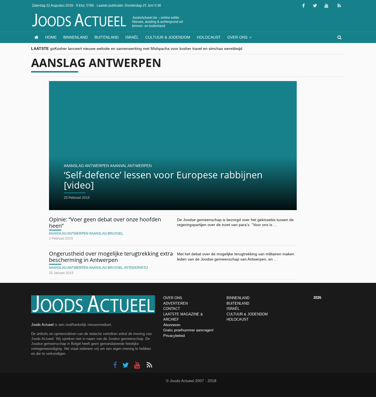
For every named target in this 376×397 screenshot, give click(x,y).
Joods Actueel (42, 325)
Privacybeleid (174, 336)
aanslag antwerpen (87, 165)
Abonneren (171, 325)
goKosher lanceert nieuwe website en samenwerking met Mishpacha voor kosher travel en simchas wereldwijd (146, 48)
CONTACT (171, 309)
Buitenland (106, 37)
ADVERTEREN (175, 303)
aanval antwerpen (132, 165)
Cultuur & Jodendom (167, 37)
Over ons (237, 37)
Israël (132, 37)
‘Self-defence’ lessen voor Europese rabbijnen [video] (163, 179)
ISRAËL (233, 309)
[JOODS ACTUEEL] (36, 37)
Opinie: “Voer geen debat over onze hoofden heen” (105, 222)
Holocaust (209, 37)
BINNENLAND (238, 298)
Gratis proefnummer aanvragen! (188, 330)
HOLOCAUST (238, 319)
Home (51, 37)
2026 (317, 298)
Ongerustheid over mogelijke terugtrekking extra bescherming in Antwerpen (111, 257)
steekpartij (137, 268)
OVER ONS (172, 298)
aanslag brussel (107, 233)
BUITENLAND (238, 303)
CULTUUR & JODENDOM (247, 314)
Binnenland (75, 37)
